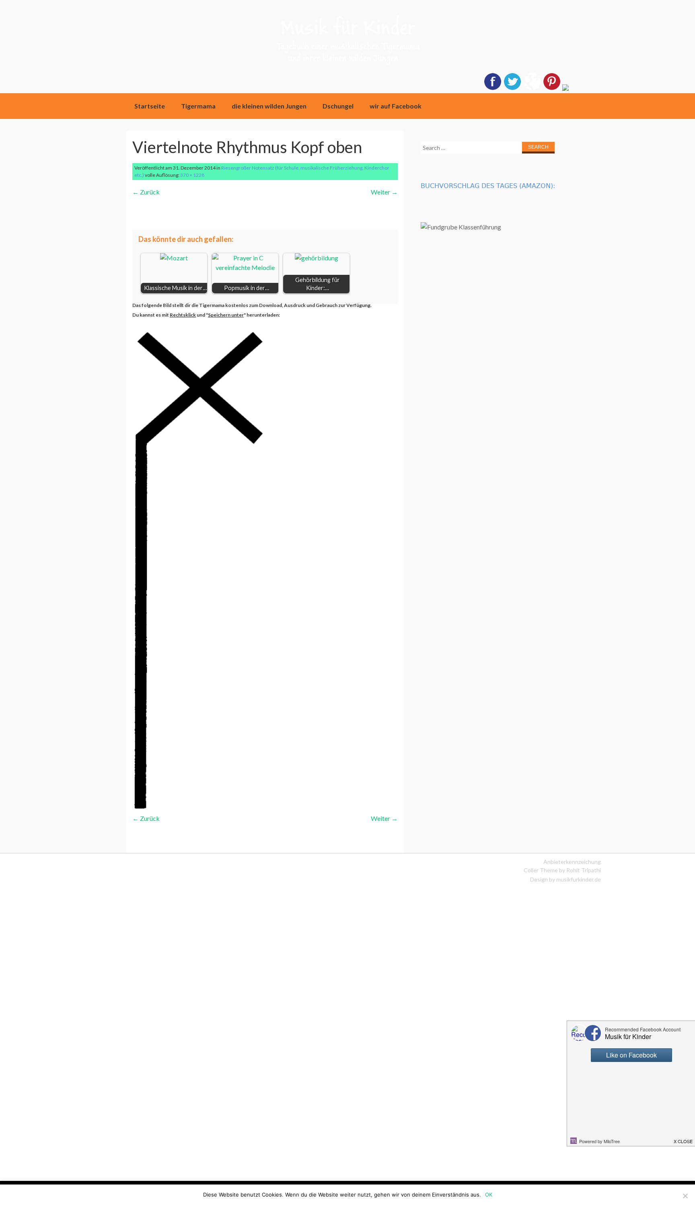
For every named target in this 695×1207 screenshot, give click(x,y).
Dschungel (338, 106)
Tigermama (198, 106)
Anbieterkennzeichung (572, 861)
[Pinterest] (552, 88)
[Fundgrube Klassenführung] (461, 227)
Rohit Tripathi (583, 870)
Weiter (384, 192)
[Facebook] (492, 88)
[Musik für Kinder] (347, 42)
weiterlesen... (208, 211)
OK (488, 1194)
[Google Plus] (532, 88)
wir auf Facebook (396, 106)
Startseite (149, 106)
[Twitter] (512, 88)
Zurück (146, 192)
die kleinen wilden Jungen (269, 106)
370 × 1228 (192, 175)
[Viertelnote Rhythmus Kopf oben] (205, 808)
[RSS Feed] (565, 88)
